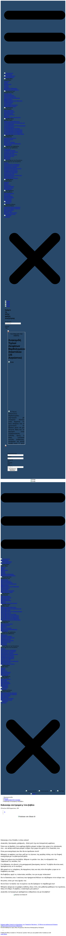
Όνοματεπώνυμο (12, 453)
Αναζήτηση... (8, 322)
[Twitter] (4, 812)
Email (9, 456)
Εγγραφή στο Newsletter (12, 469)
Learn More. (4, 934)
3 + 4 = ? (10, 465)
